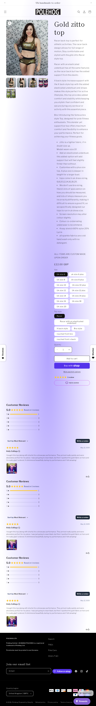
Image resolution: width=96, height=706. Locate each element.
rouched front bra (65, 334)
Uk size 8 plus (77, 280)
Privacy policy (53, 702)
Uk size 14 (61, 296)
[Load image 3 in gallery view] (32, 82)
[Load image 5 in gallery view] (11, 93)
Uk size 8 (61, 280)
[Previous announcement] (5, 2)
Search (51, 639)
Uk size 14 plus (79, 296)
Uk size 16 (61, 301)
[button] (5, 12)
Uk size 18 (76, 301)
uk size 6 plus (77, 274)
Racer (59, 316)
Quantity (57, 345)
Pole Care (52, 650)
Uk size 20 (61, 306)
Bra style (78, 328)
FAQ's (50, 645)
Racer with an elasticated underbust (71, 322)
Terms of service (66, 702)
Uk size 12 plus (78, 290)
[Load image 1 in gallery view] (11, 82)
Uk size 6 (61, 274)
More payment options (72, 372)
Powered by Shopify (26, 702)
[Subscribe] (48, 671)
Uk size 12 (61, 290)
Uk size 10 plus (79, 285)
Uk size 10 (61, 285)
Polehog (15, 702)
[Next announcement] (91, 2)
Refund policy (41, 702)
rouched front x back (66, 339)
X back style (62, 328)
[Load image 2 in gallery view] (21, 82)
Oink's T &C (53, 656)
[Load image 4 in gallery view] (43, 82)
